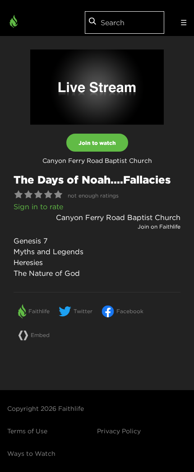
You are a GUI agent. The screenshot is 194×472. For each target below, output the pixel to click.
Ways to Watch (31, 454)
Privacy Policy (119, 431)
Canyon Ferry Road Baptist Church (118, 217)
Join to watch (97, 142)
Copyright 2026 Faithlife (45, 409)
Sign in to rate (38, 206)
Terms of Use (27, 431)
